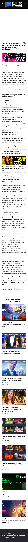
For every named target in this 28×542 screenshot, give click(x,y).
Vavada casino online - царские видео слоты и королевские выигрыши (12, 380)
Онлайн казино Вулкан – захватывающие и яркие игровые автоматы (13, 520)
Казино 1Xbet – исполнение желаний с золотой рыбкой (11, 352)
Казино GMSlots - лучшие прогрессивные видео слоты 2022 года (13, 324)
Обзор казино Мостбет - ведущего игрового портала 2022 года (13, 437)
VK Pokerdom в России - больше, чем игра (14, 493)
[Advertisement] (14, 25)
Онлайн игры (7, 58)
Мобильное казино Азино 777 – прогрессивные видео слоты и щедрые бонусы (12, 409)
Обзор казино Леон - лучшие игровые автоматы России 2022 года (12, 465)
